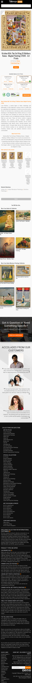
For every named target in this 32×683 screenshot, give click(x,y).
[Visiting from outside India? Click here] (9, 531)
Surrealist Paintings (8, 450)
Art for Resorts (7, 514)
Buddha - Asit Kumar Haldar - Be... (6, 234)
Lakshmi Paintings (7, 466)
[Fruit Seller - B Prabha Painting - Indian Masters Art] (23, 242)
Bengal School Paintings (9, 474)
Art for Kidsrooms (7, 510)
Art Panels (5, 457)
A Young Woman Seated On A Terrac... (6, 307)
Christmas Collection (8, 488)
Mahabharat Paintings (8, 481)
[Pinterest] (30, 670)
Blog (2, 676)
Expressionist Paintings (9, 433)
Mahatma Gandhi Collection (10, 469)
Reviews (3, 662)
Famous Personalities (8, 494)
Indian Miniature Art (8, 439)
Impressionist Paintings (9, 435)
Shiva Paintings (7, 461)
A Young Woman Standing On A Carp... (22, 309)
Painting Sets (6, 491)
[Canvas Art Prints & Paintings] (20, 574)
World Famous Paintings (9, 478)
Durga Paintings (7, 497)
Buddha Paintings (7, 460)
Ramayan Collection (8, 489)
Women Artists (7, 480)
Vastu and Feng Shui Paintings (10, 500)
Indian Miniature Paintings (15, 189)
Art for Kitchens (7, 508)
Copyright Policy (5, 666)
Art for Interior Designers (9, 525)
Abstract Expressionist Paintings (11, 452)
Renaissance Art (7, 449)
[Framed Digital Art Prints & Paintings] (25, 587)
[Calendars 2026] (11, 550)
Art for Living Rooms (8, 505)
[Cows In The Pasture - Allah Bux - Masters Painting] (23, 215)
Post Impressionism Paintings (10, 447)
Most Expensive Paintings (9, 485)
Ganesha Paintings (7, 464)
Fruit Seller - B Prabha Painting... (21, 250)
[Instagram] (28, 670)
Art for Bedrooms (7, 507)
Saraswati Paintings (8, 467)
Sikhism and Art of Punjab (9, 495)
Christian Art (6, 475)
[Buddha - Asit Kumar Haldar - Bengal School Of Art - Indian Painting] (7, 221)
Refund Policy (4, 663)
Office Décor (6, 522)
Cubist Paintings (7, 432)
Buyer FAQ (3, 660)
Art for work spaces (8, 517)
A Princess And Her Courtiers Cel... (22, 277)
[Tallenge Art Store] (16, 2)
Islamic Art (6, 436)
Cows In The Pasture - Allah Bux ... (23, 221)
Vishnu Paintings (7, 463)
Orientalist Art (6, 444)
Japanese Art (6, 472)
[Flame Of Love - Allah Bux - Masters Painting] (7, 247)
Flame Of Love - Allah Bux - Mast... (7, 259)
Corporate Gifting (7, 524)
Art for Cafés (6, 516)
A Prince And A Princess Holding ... (7, 283)
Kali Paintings (6, 499)
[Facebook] (25, 670)
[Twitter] (23, 670)
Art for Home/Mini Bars (9, 511)
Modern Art (6, 441)
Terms (2, 665)
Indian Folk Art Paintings (9, 486)
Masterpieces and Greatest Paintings (12, 483)
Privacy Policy (4, 668)
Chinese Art (6, 477)
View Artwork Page (15, 63)
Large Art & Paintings (8, 492)
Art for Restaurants (8, 513)
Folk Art (5, 442)
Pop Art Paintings (7, 446)
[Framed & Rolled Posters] (17, 563)
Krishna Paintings (7, 458)
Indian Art (4, 189)
